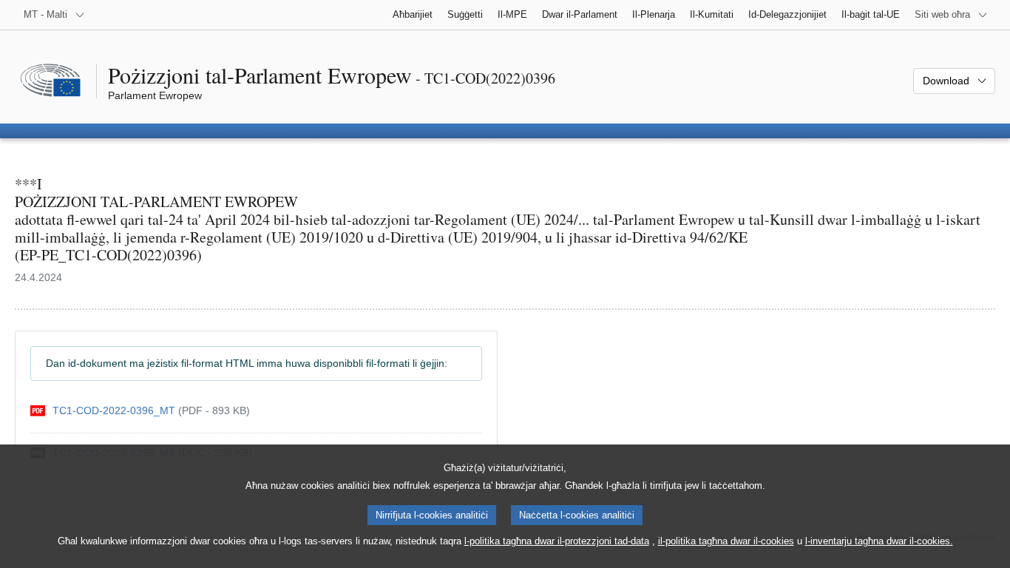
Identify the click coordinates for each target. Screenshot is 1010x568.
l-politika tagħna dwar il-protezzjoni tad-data (556, 541)
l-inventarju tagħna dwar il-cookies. (879, 541)
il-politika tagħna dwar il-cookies (726, 541)
